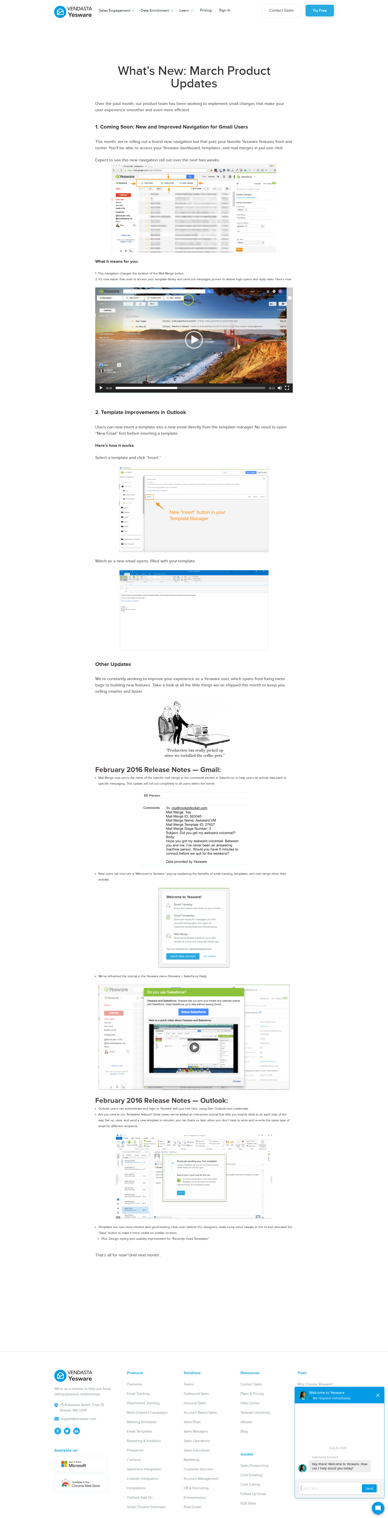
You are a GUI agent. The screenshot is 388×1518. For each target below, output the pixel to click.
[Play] (101, 388)
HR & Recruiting (196, 1488)
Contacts (134, 1460)
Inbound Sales (195, 1403)
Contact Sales (281, 10)
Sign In (225, 10)
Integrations (136, 1488)
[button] (117, 10)
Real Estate (192, 1507)
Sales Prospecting (254, 1466)
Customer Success (198, 1469)
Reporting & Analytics (144, 1441)
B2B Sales (248, 1503)
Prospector (135, 1450)
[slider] (190, 388)
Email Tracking (138, 1394)
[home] (73, 10)
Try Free (320, 10)
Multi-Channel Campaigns (147, 1413)
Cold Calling (250, 1484)
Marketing (191, 1460)
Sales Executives (197, 1450)
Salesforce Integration (144, 1469)
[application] (194, 340)
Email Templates (139, 1431)
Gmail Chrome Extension (146, 1507)
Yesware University (255, 1413)
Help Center (250, 1403)
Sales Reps (192, 1422)
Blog (244, 1431)
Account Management (201, 1479)
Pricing (206, 10)
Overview (134, 1384)
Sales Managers (196, 1431)
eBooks (246, 1422)
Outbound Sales (196, 1394)
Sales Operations (197, 1441)
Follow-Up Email (253, 1494)
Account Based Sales (200, 1413)
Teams (189, 1384)
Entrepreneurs (195, 1498)
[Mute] (280, 388)
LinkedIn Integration (142, 1479)
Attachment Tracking (143, 1403)
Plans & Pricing (252, 1394)
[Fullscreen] (287, 388)
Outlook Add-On (140, 1498)
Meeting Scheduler (142, 1422)
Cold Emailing (251, 1475)
